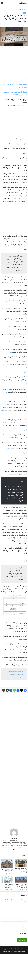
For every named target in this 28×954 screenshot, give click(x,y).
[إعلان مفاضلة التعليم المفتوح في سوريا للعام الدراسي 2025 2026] (21, 863)
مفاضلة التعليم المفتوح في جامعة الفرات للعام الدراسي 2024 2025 (7, 870)
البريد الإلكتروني (23, 926)
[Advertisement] (14, 62)
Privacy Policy (6, 951)
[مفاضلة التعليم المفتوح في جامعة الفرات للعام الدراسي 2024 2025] (7, 863)
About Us (22, 951)
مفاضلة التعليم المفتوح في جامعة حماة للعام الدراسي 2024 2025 (21, 886)
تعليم (20, 9)
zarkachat (14, 838)
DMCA (12, 951)
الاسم (25, 920)
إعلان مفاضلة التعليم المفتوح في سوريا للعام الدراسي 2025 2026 (21, 870)
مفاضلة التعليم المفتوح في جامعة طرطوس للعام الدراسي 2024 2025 (7, 886)
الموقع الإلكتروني (23, 933)
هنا (15, 303)
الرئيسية (24, 9)
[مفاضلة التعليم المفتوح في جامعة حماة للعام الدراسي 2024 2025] (21, 879)
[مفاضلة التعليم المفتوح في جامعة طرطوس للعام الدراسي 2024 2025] (7, 879)
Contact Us (17, 951)
